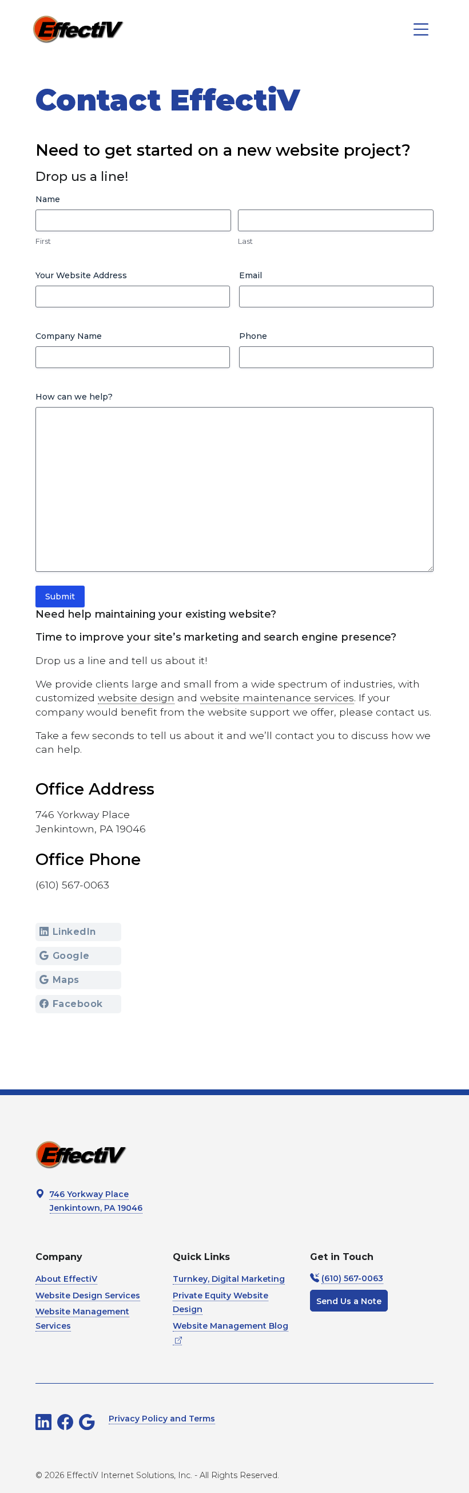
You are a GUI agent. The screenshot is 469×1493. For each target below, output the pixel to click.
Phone (253, 336)
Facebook (78, 1003)
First (43, 241)
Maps (66, 979)
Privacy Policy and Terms (162, 1418)
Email (250, 275)
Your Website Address (81, 275)
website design (136, 698)
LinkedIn (74, 931)
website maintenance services (277, 698)
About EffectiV (66, 1279)
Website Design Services (87, 1295)
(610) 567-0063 (352, 1278)
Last (245, 241)
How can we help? (74, 397)
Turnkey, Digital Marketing (229, 1279)
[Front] (78, 29)
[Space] (81, 1154)
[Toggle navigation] (421, 29)
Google (71, 955)
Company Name (68, 336)
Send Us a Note (348, 1301)
